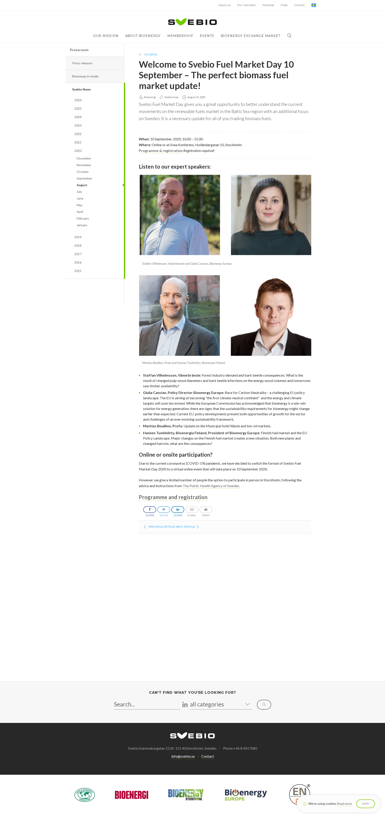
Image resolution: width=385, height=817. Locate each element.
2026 (78, 100)
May (79, 205)
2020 (78, 151)
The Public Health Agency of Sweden (211, 486)
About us (224, 5)
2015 (78, 271)
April (80, 212)
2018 (78, 245)
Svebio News (81, 89)
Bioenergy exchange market (250, 36)
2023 (78, 125)
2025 (78, 108)
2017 (78, 254)
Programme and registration (173, 497)
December (84, 158)
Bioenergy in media (85, 76)
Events (207, 36)
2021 (78, 142)
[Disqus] (225, 608)
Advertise (268, 5)
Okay (365, 803)
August (82, 185)
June (80, 198)
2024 (78, 117)
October (83, 171)
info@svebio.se (183, 756)
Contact (299, 5)
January (82, 225)
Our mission (105, 36)
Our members (246, 5)
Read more (344, 803)
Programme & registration (161, 150)
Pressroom (79, 50)
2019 (78, 237)
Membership (180, 36)
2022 (78, 134)
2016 (78, 262)
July (79, 192)
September (84, 178)
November (84, 165)
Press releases (82, 63)
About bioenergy (143, 36)
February (83, 218)
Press (284, 5)
